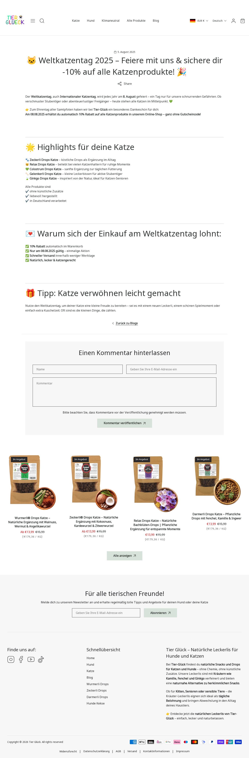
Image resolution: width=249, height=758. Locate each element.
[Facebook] (21, 660)
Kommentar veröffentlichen (122, 423)
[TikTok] (41, 660)
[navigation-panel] (33, 20)
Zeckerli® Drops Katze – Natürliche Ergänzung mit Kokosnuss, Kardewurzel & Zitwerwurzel (93, 521)
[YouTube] (31, 660)
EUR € (200, 21)
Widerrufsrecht (68, 751)
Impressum (183, 751)
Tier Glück (35, 742)
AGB (118, 751)
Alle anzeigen (122, 556)
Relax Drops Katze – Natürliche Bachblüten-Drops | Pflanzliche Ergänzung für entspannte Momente (155, 525)
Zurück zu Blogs (127, 323)
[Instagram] (11, 660)
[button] (242, 21)
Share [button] (128, 84)
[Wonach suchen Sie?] (42, 20)
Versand (132, 751)
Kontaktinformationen (156, 751)
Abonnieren (158, 613)
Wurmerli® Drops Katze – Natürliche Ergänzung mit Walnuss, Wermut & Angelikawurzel (32, 522)
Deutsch (218, 21)
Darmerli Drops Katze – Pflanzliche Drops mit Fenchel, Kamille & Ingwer (216, 516)
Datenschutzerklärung (96, 751)
